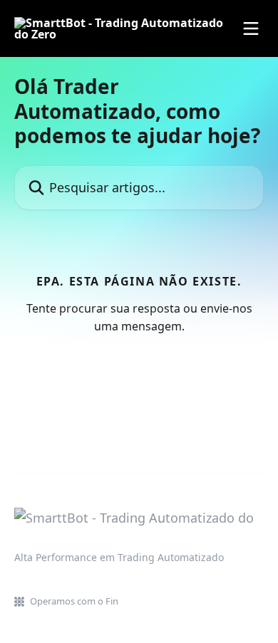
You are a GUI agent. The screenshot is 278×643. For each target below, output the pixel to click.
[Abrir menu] (251, 28)
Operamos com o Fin (74, 601)
